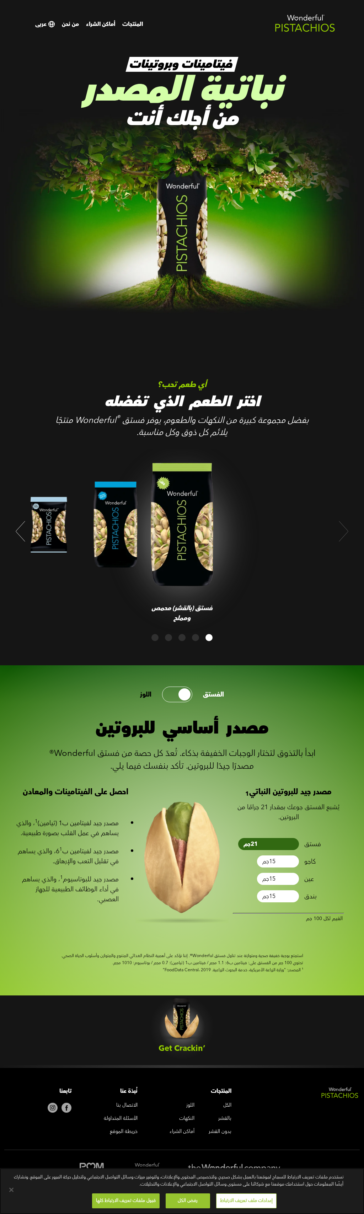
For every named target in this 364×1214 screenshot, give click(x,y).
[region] (182, 1191)
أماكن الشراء (100, 24)
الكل (227, 1105)
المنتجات (132, 24)
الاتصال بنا (127, 1105)
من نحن (70, 24)
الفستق (213, 694)
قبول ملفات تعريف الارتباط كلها (126, 1200)
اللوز (145, 694)
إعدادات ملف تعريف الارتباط (246, 1200)
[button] (20, 531)
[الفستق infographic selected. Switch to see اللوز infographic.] (177, 694)
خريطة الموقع (124, 1131)
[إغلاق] (11, 1190)
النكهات (186, 1118)
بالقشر (224, 1118)
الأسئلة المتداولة (121, 1118)
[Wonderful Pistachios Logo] (305, 30)
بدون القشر (220, 1131)
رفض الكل (187, 1200)
